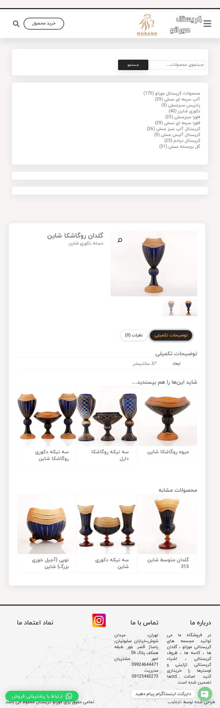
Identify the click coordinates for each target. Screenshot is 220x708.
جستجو (133, 64)
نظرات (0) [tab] (134, 335)
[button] (119, 240)
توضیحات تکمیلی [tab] (171, 335)
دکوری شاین (80, 243)
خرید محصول (44, 23)
